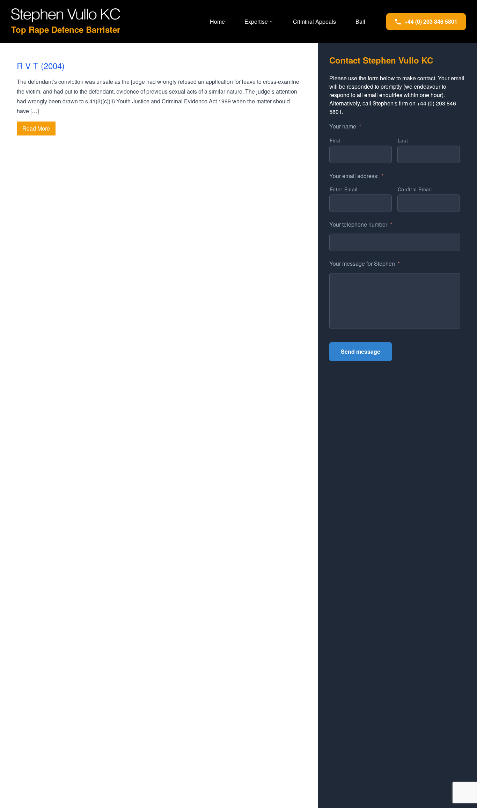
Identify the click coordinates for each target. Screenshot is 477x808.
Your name (345, 126)
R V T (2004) (41, 65)
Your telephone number (360, 224)
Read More (36, 128)
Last (403, 140)
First (335, 140)
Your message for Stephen (364, 263)
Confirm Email (415, 189)
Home (217, 21)
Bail (360, 21)
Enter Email (344, 189)
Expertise (256, 21)
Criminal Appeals (314, 21)
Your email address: (356, 176)
